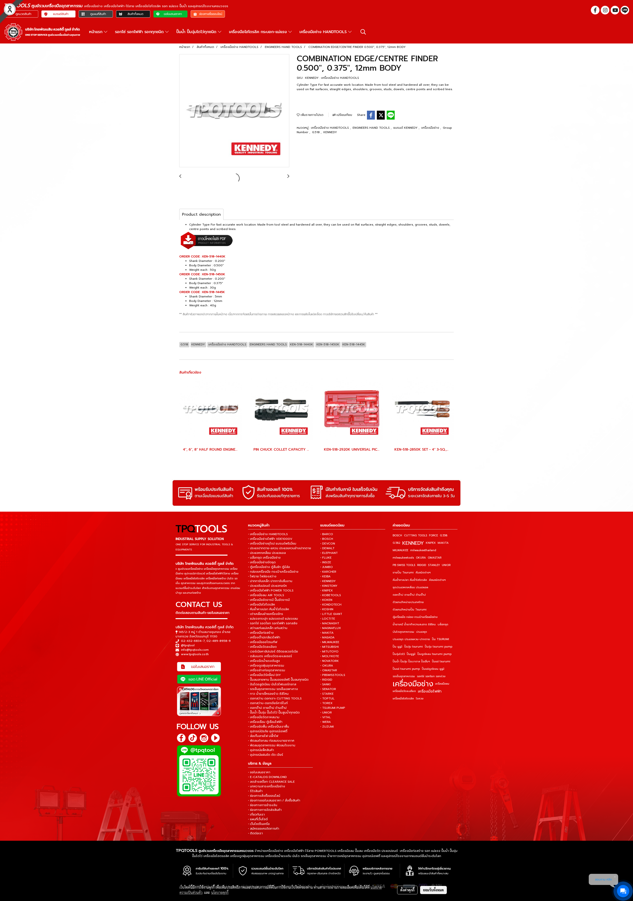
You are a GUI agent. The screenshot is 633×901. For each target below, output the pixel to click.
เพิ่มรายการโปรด (311, 115)
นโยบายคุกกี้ (219, 892)
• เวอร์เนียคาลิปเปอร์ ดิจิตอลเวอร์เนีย (273, 651)
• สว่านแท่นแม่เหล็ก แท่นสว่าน (267, 628)
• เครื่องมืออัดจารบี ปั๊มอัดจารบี (269, 600)
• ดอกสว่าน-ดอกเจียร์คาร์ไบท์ (268, 703)
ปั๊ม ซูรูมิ (397, 647)
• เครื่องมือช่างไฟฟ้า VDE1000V (270, 539)
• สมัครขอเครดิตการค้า (263, 828)
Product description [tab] (201, 214)
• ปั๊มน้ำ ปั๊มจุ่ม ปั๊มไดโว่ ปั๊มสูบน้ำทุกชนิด (274, 712)
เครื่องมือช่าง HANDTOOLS (323, 32)
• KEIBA (325, 576)
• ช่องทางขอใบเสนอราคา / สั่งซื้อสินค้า (274, 800)
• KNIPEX (326, 590)
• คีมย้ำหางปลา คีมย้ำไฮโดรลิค (268, 609)
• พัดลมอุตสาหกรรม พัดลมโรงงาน (271, 745)
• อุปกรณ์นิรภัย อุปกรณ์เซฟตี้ (267, 731)
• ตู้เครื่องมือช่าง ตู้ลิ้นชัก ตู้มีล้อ (269, 567)
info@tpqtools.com (195, 650)
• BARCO (326, 534)
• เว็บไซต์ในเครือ (259, 824)
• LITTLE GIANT (331, 614)
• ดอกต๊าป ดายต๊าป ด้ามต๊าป (267, 708)
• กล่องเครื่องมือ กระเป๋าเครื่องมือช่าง (273, 571)
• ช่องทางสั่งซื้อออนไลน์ (264, 796)
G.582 (396, 543)
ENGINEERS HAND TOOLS (372, 128)
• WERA (325, 722)
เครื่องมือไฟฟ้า (430, 691)
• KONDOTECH (330, 604)
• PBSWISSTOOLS (332, 675)
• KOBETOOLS (330, 595)
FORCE (433, 535)
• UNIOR (326, 712)
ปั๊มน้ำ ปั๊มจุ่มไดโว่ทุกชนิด (197, 32)
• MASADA (327, 637)
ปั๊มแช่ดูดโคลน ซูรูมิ (433, 669)
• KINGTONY (329, 586)
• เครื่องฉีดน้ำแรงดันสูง (264, 661)
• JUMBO (326, 567)
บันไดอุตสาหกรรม (403, 632)
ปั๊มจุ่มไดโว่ (399, 654)
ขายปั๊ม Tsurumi (403, 572)
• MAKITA (327, 632)
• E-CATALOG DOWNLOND (267, 777)
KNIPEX (431, 543)
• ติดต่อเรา (255, 833)
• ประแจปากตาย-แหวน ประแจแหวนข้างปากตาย (279, 548)
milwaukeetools (403, 558)
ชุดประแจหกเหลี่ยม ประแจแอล (410, 587)
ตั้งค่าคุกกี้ (407, 890)
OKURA (421, 558)
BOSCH (397, 535)
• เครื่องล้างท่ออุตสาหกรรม (266, 670)
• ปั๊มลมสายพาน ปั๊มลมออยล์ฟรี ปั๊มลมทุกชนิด (278, 679)
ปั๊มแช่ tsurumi (441, 661)
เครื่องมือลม (442, 684)
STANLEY (434, 565)
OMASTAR (434, 558)
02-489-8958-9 (218, 641)
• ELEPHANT (329, 553)
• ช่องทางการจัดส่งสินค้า (265, 810)
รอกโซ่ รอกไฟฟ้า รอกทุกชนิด (140, 32)
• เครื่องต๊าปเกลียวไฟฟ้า (264, 637)
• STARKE (327, 693)
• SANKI (325, 684)
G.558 (443, 535)
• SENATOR (328, 689)
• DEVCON (327, 543)
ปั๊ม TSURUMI (440, 639)
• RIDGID (326, 679)
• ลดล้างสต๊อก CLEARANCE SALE (271, 781)
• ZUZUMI (327, 726)
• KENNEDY (328, 581)
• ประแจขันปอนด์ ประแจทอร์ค (267, 586)
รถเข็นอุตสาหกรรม (404, 676)
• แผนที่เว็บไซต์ (258, 819)
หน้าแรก (96, 32)
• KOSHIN (326, 609)
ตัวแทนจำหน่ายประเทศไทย (408, 602)
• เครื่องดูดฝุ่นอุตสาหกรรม (266, 665)
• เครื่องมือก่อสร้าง (261, 632)
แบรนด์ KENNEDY (406, 128)
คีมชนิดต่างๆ (423, 572)
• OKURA (326, 665)
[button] (363, 32)
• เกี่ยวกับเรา (256, 814)
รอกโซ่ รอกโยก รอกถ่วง (431, 676)
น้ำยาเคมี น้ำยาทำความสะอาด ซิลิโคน (414, 624)
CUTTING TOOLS (415, 535)
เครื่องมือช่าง (430, 128)
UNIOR (446, 565)
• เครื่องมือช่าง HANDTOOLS (268, 534)
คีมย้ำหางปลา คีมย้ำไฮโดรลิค (410, 580)
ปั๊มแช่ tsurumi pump (406, 669)
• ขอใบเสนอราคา (259, 772)
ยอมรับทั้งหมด (433, 890)
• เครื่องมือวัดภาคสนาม (263, 717)
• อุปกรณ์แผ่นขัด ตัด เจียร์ (265, 755)
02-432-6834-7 (193, 641)
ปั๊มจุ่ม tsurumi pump (438, 647)
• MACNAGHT (329, 623)
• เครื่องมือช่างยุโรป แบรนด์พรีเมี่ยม (272, 543)
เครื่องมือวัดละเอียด (404, 691)
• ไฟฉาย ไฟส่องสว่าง (262, 576)
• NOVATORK (329, 661)
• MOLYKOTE (329, 656)
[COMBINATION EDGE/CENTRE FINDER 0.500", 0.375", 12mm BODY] (234, 111)
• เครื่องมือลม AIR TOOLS (266, 595)
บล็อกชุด (443, 624)
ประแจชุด (421, 632)
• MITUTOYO (329, 651)
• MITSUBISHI (329, 647)
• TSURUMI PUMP (332, 708)
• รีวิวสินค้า (255, 791)
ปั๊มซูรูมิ (411, 654)
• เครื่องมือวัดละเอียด (262, 647)
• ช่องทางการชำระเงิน (262, 805)
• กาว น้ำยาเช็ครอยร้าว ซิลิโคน (268, 693)
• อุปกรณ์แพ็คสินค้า (261, 750)
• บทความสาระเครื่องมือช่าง (266, 786)
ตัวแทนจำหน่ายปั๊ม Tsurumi (410, 610)
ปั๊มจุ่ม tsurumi (413, 647)
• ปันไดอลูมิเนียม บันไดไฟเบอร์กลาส (272, 684)
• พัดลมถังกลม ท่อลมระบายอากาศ (271, 740)
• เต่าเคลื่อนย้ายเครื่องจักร (265, 614)
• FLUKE (326, 557)
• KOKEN (326, 600)
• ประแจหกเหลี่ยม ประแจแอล (267, 553)
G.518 (316, 132)
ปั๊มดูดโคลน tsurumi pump (434, 654)
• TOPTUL (327, 698)
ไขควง (419, 698)
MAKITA (443, 543)
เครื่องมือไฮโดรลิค (403, 698)
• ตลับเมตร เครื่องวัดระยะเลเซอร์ (270, 656)
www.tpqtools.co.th (195, 654)
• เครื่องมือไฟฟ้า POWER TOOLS (271, 590)
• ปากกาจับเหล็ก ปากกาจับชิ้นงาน (270, 581)
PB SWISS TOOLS (404, 565)
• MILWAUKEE (329, 642)
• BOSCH (326, 539)
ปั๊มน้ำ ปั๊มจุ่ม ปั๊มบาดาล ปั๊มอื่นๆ (411, 661)
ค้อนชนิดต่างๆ (437, 580)
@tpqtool (188, 645)
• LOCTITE (327, 618)
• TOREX (326, 703)
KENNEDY (330, 132)
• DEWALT (327, 548)
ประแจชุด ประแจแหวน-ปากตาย (411, 639)
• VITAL (325, 717)
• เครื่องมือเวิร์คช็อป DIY (264, 675)
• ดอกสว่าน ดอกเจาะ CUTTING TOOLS (275, 698)
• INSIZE (325, 562)
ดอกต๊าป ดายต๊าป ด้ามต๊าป (409, 595)
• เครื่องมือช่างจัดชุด (262, 562)
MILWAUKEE (400, 550)
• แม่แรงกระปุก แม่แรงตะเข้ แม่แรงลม (273, 618)
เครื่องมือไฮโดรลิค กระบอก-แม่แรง (258, 32)
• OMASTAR (328, 670)
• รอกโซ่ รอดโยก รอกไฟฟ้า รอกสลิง (272, 623)
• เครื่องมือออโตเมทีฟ (262, 642)
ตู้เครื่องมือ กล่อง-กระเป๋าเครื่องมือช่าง (415, 617)
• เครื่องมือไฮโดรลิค (261, 604)
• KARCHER (328, 571)
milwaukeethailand (423, 550)
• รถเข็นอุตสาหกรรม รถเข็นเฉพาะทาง (273, 689)
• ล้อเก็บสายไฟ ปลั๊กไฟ (263, 736)
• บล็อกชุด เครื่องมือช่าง (264, 557)
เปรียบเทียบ (344, 115)
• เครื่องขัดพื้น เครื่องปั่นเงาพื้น (268, 726)
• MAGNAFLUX (330, 628)
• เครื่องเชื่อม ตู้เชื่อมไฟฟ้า (265, 722)
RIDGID (421, 565)
